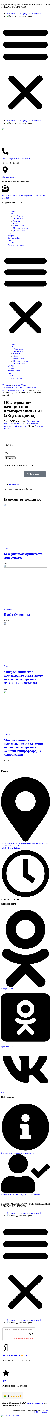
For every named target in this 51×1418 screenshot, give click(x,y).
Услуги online (14, 238)
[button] (25, 68)
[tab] (28, 484)
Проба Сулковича (17, 614)
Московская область (11, 177)
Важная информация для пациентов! (24, 13)
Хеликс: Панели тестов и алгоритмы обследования (20, 388)
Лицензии (18, 218)
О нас (10, 214)
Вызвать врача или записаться (16, 158)
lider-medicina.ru (35, 1403)
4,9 (4, 1380)
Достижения (19, 230)
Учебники (18, 216)
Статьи (16, 221)
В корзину (10, 458)
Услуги (11, 235)
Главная (11, 211)
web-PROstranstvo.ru (41, 1411)
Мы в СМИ (18, 226)
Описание (14, 484)
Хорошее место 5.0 (15, 1355)
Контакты (12, 240)
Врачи (11, 233)
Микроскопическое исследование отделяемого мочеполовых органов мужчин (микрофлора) (23, 677)
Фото (15, 223)
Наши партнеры (20, 228)
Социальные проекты (18, 245)
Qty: (7, 452)
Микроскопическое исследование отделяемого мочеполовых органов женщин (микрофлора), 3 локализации (23, 747)
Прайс (11, 243)
